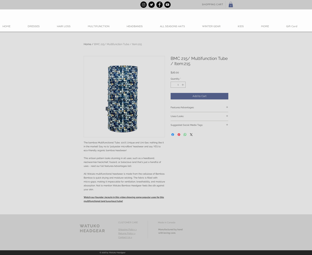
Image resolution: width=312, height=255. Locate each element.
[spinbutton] (178, 85)
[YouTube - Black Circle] (167, 4)
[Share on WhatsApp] (185, 135)
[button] (230, 4)
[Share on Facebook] (173, 135)
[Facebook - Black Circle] (159, 4)
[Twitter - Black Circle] (151, 4)
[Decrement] (173, 85)
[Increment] (183, 85)
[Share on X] (191, 135)
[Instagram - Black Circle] (143, 4)
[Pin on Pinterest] (179, 135)
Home (87, 44)
